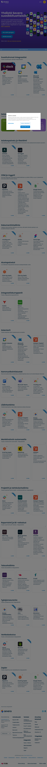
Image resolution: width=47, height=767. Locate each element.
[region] (23, 121)
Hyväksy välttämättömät (25, 123)
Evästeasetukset (11, 123)
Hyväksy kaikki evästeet (25, 126)
